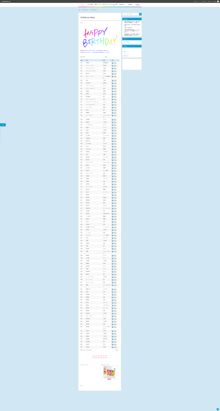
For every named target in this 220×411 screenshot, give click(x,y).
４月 (101, 355)
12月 (106, 357)
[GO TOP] (218, 409)
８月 (96, 357)
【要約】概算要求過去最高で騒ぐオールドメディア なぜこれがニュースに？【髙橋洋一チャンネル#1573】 (132, 30)
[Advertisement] (88, 373)
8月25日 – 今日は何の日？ (128, 27)
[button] (102, 60)
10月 (101, 357)
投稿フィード (125, 51)
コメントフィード (126, 53)
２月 (96, 355)
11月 (103, 357)
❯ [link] (118, 350)
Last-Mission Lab (6, 1)
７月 (93, 357)
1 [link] (116, 350)
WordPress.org (125, 55)
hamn (82, 22)
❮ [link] (114, 350)
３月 (98, 355)
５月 (103, 355)
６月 (106, 355)
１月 (93, 355)
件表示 (83, 56)
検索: (106, 56)
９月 (98, 357)
